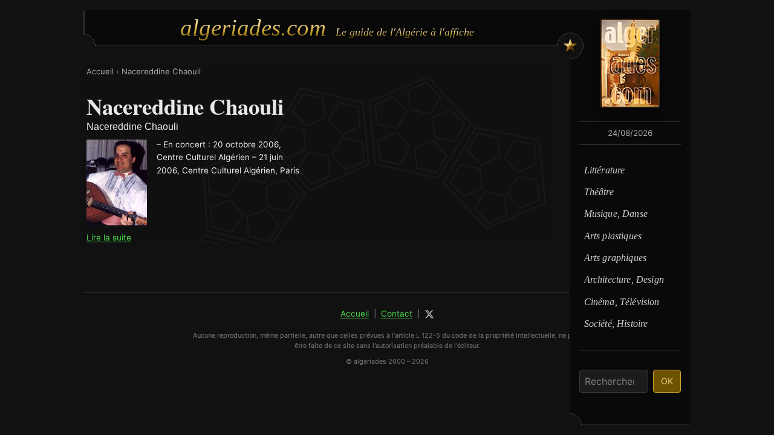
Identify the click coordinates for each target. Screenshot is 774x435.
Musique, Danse (616, 213)
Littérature (604, 170)
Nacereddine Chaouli (161, 71)
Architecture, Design (624, 279)
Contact (396, 313)
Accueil (100, 71)
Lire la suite (108, 237)
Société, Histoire (616, 323)
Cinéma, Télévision (622, 302)
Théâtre (599, 192)
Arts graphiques (615, 257)
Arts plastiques (613, 236)
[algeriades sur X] (429, 314)
